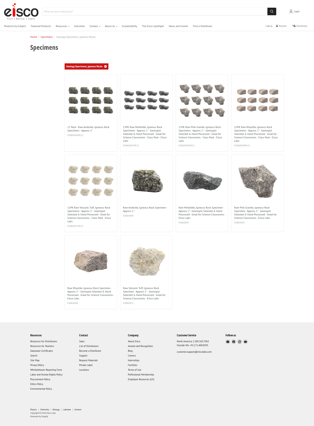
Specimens (47, 36)
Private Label (86, 365)
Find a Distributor (202, 26)
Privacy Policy (37, 365)
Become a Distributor (90, 350)
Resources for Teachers (42, 346)
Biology (56, 409)
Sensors (77, 409)
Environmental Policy (41, 388)
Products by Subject (15, 26)
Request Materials (88, 360)
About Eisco (134, 341)
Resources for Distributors (43, 341)
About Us (110, 26)
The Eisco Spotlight (153, 26)
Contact (94, 26)
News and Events (178, 26)
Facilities (132, 365)
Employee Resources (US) (141, 379)
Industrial (79, 26)
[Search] (271, 11)
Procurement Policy (40, 379)
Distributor (301, 25)
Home (33, 36)
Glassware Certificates (41, 350)
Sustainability (129, 26)
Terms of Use (134, 369)
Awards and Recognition (140, 346)
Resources (62, 26)
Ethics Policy (36, 384)
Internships (133, 360)
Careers (132, 355)
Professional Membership (141, 374)
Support (83, 355)
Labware (67, 409)
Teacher (282, 25)
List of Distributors (88, 346)
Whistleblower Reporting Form (46, 369)
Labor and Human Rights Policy (46, 374)
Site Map (34, 360)
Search (33, 355)
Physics (33, 409)
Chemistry (44, 409)
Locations (84, 369)
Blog (130, 350)
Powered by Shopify (39, 416)
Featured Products (41, 26)
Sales (82, 341)
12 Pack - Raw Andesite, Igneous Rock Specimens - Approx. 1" (88, 128)
